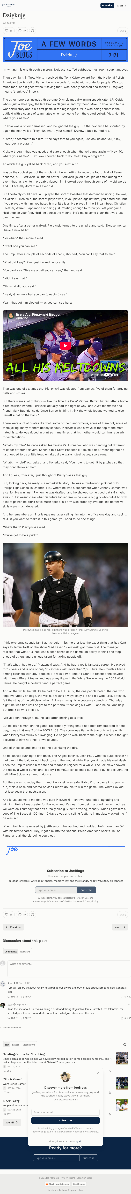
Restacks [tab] (25, 951)
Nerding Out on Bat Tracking (24, 1054)
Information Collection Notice (64, 1131)
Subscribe (107, 5)
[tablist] (17, 951)
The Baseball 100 (26, 813)
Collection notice (84, 1177)
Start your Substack (59, 1184)
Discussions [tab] (29, 1044)
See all (9, 1122)
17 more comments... (11, 1027)
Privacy (64, 1177)
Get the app (79, 1184)
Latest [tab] (15, 1044)
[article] (65, 1062)
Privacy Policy (91, 1131)
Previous (15, 927)
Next (117, 927)
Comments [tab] (11, 951)
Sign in (121, 5)
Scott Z (12, 983)
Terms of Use (82, 1128)
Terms (72, 1177)
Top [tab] (7, 1044)
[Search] (124, 1044)
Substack (51, 1190)
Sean (10, 1004)
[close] (98, 1072)
